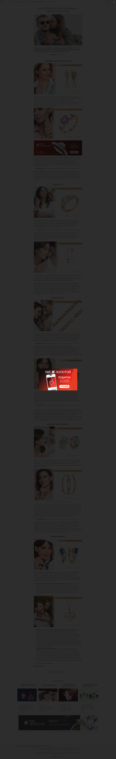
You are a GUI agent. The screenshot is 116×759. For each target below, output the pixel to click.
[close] (114, 2)
